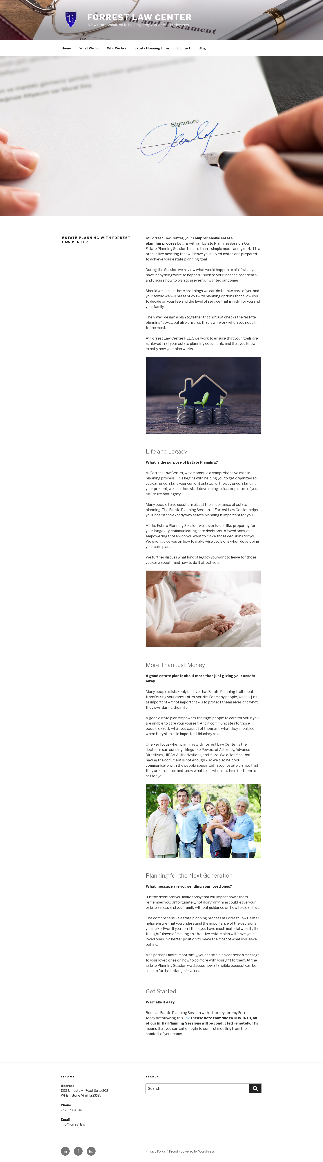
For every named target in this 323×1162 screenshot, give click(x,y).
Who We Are (116, 48)
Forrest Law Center (139, 17)
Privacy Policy (155, 1151)
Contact (183, 48)
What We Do (89, 48)
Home (66, 48)
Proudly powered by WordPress (192, 1151)
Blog (202, 48)
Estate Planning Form (152, 48)
